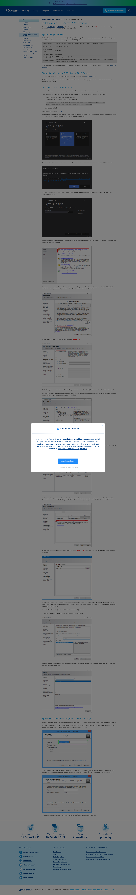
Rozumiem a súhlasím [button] (68, 461)
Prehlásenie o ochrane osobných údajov (72, 449)
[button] (68, 467)
